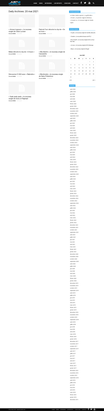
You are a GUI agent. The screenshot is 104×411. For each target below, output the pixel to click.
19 (79, 71)
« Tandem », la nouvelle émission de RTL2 (80, 36)
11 (74, 68)
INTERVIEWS (48, 3)
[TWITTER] (85, 3)
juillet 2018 (73, 324)
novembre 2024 (74, 140)
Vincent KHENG (12, 33)
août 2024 (72, 147)
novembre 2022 (74, 198)
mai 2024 (72, 154)
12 (79, 68)
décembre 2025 (74, 108)
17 (71, 71)
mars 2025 (73, 130)
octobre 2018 (73, 317)
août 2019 (72, 293)
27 (82, 74)
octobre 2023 (73, 171)
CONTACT (75, 3)
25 (74, 74)
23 (93, 71)
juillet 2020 (73, 266)
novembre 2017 (74, 344)
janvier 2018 (73, 339)
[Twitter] (91, 409)
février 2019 (73, 307)
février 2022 (73, 220)
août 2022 (72, 205)
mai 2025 (72, 125)
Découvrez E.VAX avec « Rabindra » (22, 74)
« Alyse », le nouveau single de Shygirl (79, 49)
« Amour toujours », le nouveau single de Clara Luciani (20, 30)
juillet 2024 (73, 150)
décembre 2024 (74, 137)
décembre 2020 (74, 254)
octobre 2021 (73, 230)
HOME (35, 3)
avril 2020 (72, 273)
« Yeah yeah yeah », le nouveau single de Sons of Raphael (20, 98)
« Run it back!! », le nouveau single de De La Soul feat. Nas (82, 40)
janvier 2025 (73, 135)
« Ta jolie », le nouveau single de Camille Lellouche (82, 32)
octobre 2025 (73, 113)
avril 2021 (72, 244)
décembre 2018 (74, 312)
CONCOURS (67, 3)
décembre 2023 (74, 167)
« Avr (70, 80)
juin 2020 (72, 268)
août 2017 (72, 351)
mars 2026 (73, 101)
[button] (93, 3)
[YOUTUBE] (89, 3)
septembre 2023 (74, 174)
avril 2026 (72, 99)
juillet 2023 (73, 179)
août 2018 (72, 322)
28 (86, 74)
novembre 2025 (74, 111)
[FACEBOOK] (81, 3)
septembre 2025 (74, 116)
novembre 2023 (74, 169)
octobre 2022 (73, 200)
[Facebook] (88, 409)
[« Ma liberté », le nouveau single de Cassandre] (52, 43)
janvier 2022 (73, 222)
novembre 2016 (74, 373)
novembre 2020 (74, 256)
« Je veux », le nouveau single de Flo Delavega (81, 45)
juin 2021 (72, 239)
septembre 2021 (74, 232)
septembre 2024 (74, 145)
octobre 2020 (73, 259)
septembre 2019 (74, 290)
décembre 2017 (74, 341)
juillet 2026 (73, 91)
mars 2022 (73, 217)
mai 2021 (72, 242)
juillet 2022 (73, 208)
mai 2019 (72, 300)
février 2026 (73, 104)
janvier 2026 (73, 106)
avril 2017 (72, 361)
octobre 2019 (73, 288)
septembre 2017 (74, 348)
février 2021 (73, 249)
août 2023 (72, 176)
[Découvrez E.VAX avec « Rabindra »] (22, 65)
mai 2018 (72, 329)
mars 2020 (73, 276)
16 (93, 68)
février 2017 (73, 365)
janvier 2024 (73, 164)
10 (71, 68)
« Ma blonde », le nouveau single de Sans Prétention (51, 75)
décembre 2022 (74, 196)
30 (93, 74)
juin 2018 (72, 327)
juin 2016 (72, 385)
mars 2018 (73, 334)
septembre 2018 (74, 319)
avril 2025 (72, 128)
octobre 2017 (73, 346)
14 (86, 68)
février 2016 (73, 394)
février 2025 (73, 133)
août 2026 (72, 89)
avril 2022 (72, 215)
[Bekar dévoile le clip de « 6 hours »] (22, 43)
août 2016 (72, 380)
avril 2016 (72, 390)
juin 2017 (72, 356)
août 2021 (72, 234)
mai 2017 (72, 358)
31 (71, 77)
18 (74, 71)
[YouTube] (94, 409)
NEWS (41, 3)
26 (79, 74)
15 (89, 68)
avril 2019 (72, 302)
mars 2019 (73, 305)
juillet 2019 (73, 295)
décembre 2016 (74, 370)
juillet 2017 (73, 353)
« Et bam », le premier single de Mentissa (81, 18)
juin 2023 (72, 181)
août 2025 (72, 118)
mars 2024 (73, 159)
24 (71, 74)
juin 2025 (72, 123)
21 (86, 71)
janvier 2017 (73, 368)
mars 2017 (73, 363)
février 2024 (73, 162)
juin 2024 (72, 152)
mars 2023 (73, 188)
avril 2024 (72, 157)
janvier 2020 (73, 281)
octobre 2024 (73, 142)
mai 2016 (72, 387)
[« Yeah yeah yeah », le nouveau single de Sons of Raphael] (22, 88)
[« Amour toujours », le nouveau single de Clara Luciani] (22, 20)
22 (89, 71)
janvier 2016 (73, 397)
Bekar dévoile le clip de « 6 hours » (21, 52)
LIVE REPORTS (58, 3)
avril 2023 (72, 186)
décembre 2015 (74, 399)
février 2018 (73, 336)
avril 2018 (72, 331)
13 (82, 68)
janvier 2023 (73, 193)
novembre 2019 (74, 285)
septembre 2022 (74, 203)
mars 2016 (73, 392)
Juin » (94, 80)
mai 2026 (72, 96)
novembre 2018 (74, 314)
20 (82, 71)
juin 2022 (72, 210)
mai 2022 (72, 213)
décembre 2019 (74, 283)
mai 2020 (72, 271)
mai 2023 (72, 184)
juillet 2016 (73, 382)
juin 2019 (72, 297)
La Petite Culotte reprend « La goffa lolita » (81, 15)
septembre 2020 (74, 261)
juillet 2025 (73, 120)
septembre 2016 (74, 378)
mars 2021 (73, 247)
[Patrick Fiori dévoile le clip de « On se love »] (52, 20)
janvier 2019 (73, 310)
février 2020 (73, 278)
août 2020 (72, 264)
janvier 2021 (73, 251)
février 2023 (73, 191)
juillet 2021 (73, 237)
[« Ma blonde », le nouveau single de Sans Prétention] (52, 65)
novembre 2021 (74, 227)
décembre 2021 (74, 225)
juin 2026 (72, 94)
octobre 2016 (73, 375)
